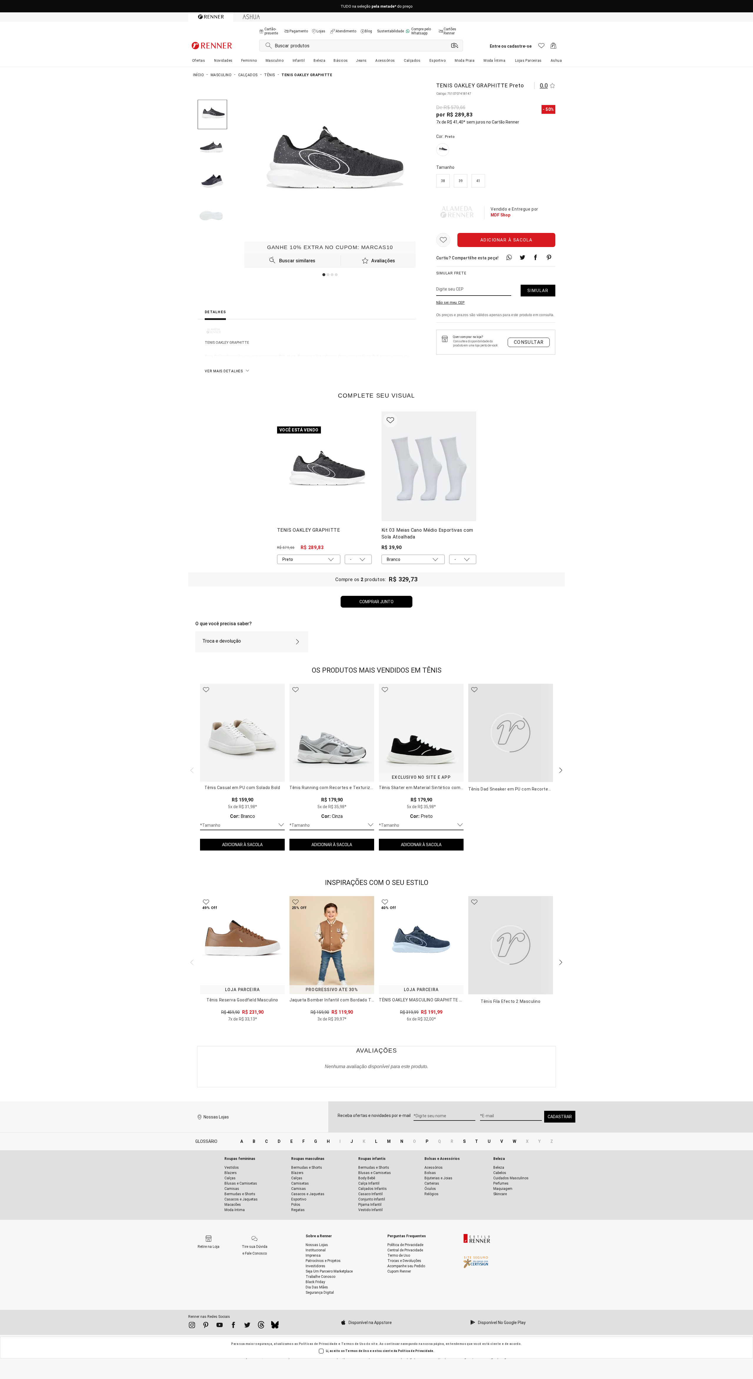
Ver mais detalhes (224, 371)
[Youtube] (219, 1326)
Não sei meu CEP (450, 303)
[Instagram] (192, 1326)
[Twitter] (247, 1326)
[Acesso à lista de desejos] (541, 47)
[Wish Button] (443, 240)
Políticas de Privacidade (318, 1343)
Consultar (529, 342)
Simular (538, 290)
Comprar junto (376, 601)
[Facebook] (233, 1326)
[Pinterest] (205, 1326)
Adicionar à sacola (506, 240)
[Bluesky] (275, 1326)
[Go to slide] (323, 274)
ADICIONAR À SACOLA (242, 844)
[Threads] (261, 1326)
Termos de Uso (353, 1343)
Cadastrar (560, 1116)
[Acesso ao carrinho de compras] (553, 47)
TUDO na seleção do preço (377, 6)
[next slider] (191, 770)
